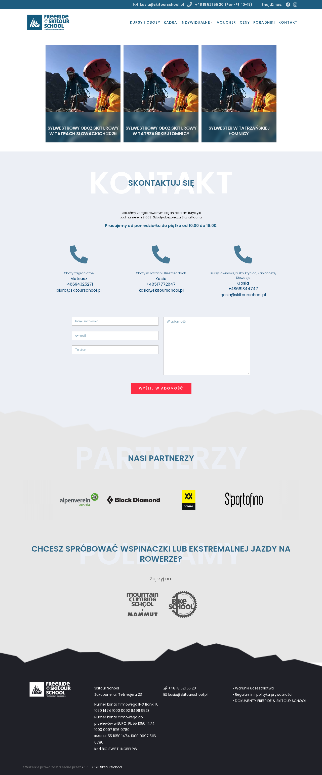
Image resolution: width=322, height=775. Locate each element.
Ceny (245, 22)
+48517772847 (161, 284)
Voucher (226, 22)
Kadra (170, 22)
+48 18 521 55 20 (209, 4)
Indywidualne (195, 22)
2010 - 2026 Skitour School (102, 767)
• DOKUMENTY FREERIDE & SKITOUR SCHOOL (269, 700)
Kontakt (288, 22)
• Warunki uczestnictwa (253, 688)
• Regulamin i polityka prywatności (262, 694)
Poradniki (264, 22)
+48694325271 (79, 284)
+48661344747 (243, 289)
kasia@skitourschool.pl (162, 4)
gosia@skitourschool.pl (243, 295)
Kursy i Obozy (145, 22)
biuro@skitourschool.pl (78, 290)
